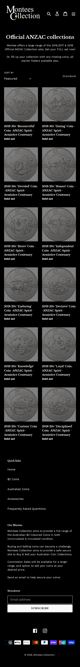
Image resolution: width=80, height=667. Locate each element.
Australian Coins (18, 489)
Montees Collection (43, 655)
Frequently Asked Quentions (26, 508)
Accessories (15, 499)
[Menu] (73, 14)
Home (11, 469)
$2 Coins (13, 479)
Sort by (9, 72)
